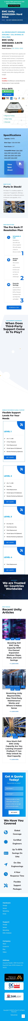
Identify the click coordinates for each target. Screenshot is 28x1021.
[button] (14, 115)
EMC (12, 638)
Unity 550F (17, 155)
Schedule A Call (17, 237)
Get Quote (14, 812)
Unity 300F (19, 150)
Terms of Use (14, 1015)
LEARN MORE (14, 663)
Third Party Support (12, 686)
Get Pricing (7, 94)
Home (3, 20)
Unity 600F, (7, 158)
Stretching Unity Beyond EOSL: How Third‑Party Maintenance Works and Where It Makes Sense (14, 700)
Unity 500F (11, 155)
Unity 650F (14, 158)
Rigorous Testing (9, 115)
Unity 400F (14, 153)
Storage (20, 734)
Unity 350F (7, 153)
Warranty (7, 122)
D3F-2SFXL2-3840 (17, 48)
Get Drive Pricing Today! (14, 5)
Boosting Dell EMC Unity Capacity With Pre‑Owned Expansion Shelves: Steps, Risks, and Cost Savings (14, 651)
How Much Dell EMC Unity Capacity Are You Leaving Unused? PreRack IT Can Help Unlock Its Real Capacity (14, 748)
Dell (7, 638)
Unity (17, 638)
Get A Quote (10, 457)
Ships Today (8, 119)
